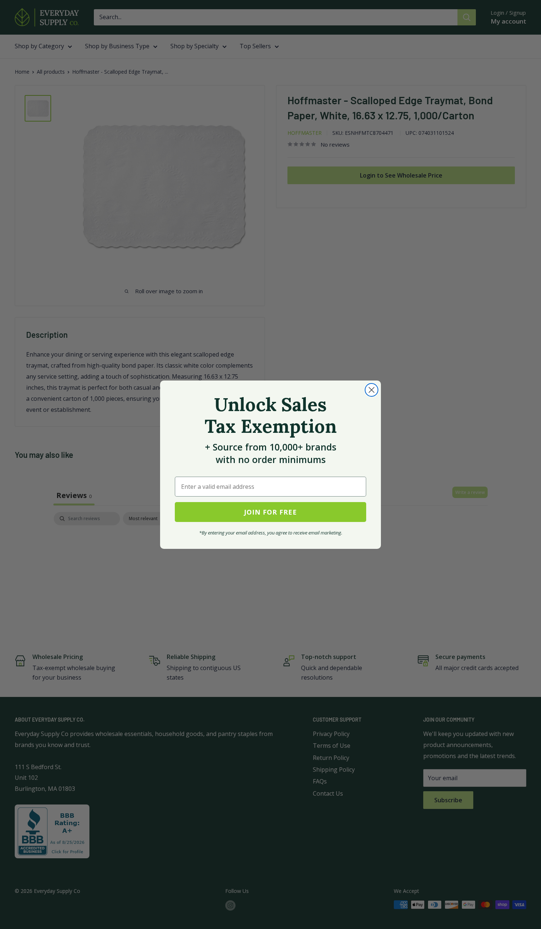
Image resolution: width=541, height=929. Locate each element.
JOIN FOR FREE (270, 512)
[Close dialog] (371, 389)
